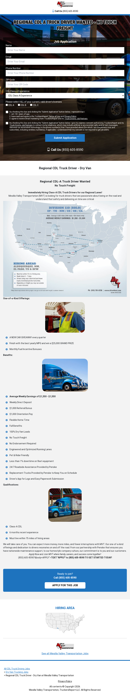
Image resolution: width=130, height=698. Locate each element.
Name (9, 45)
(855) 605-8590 (66, 11)
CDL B (23, 105)
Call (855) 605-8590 (65, 577)
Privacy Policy (70, 116)
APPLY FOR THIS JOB (65, 585)
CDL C (35, 105)
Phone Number (13, 68)
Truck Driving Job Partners (76, 119)
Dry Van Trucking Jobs (17, 672)
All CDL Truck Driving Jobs (17, 668)
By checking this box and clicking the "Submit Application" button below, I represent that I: (49, 115)
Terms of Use (54, 116)
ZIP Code (10, 79)
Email (8, 57)
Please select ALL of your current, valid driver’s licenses (34, 102)
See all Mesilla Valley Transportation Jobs (65, 653)
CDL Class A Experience (17, 91)
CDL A (11, 105)
